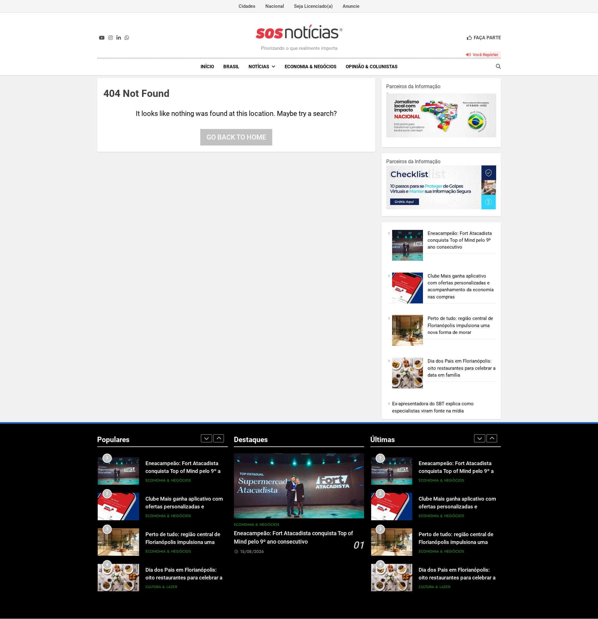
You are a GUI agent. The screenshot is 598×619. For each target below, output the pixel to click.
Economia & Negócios (310, 66)
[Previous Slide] (206, 438)
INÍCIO (207, 66)
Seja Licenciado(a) (313, 6)
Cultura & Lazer (161, 587)
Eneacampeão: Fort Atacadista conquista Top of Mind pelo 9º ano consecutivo (460, 240)
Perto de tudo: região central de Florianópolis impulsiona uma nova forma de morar (460, 325)
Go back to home (236, 137)
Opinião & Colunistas (371, 66)
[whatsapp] (127, 38)
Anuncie (351, 6)
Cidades (247, 6)
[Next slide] (218, 438)
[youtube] (102, 38)
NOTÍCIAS (259, 66)
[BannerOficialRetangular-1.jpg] (445, 208)
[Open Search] (498, 66)
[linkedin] (119, 38)
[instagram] (111, 38)
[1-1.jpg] (444, 136)
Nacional (274, 6)
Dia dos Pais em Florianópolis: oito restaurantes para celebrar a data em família (462, 368)
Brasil (231, 66)
